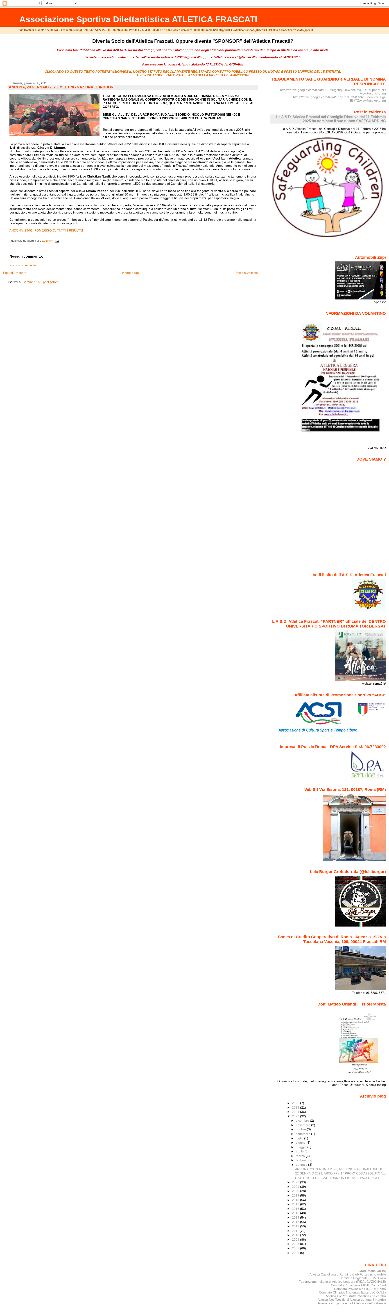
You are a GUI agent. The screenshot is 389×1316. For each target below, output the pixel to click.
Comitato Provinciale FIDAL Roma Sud (358, 1285)
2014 (296, 1217)
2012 (296, 1226)
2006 (296, 1253)
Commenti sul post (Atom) (41, 282)
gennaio (302, 1164)
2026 (296, 1103)
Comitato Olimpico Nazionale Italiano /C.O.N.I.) (352, 1292)
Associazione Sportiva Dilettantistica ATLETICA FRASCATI (138, 19)
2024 (296, 1112)
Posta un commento (22, 265)
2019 (296, 1195)
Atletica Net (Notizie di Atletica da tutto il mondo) (352, 1299)
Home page (130, 272)
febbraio (302, 1160)
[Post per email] (56, 240)
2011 (296, 1231)
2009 (296, 1239)
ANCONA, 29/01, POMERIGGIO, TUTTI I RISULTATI (46, 230)
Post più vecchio (246, 272)
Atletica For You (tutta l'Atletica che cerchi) (356, 1296)
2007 (296, 1248)
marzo (301, 1156)
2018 (296, 1200)
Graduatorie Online (372, 1271)
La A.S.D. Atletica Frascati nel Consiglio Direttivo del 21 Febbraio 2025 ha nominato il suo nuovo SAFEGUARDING (331, 119)
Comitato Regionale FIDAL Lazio (362, 1278)
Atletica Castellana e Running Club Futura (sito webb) (348, 1274)
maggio (301, 1147)
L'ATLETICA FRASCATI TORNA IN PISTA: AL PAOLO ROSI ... (339, 1178)
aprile (300, 1151)
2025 (296, 1107)
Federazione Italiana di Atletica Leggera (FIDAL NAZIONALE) (342, 1281)
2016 (296, 1208)
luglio (300, 1138)
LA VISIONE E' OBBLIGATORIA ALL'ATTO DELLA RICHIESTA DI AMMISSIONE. (192, 75)
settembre (303, 1134)
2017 (296, 1204)
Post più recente (14, 272)
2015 (296, 1213)
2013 (296, 1222)
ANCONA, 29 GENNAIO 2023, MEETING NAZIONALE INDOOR (61, 87)
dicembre (303, 1120)
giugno (301, 1142)
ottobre (301, 1129)
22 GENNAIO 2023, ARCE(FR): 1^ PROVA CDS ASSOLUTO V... (340, 1173)
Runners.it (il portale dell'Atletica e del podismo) (352, 1303)
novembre (303, 1125)
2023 (296, 1116)
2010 (296, 1235)
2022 (296, 1182)
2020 (296, 1191)
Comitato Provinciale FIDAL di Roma (360, 1289)
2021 (296, 1186)
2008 (296, 1244)
